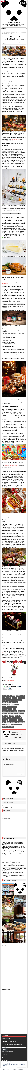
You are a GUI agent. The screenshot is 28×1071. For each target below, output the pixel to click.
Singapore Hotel (21, 722)
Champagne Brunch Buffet (9, 700)
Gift (14, 709)
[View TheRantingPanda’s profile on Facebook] (2, 1057)
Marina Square (6, 717)
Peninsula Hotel (13, 720)
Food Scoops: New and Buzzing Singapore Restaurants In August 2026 (13, 876)
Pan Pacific (19, 717)
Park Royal (5, 720)
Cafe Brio (15, 697)
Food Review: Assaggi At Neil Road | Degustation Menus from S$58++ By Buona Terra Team (12, 861)
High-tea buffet (16, 713)
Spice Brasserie (6, 724)
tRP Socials (6, 810)
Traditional (18, 724)
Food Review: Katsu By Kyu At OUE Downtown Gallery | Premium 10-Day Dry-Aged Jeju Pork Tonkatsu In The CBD (13, 865)
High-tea (9, 713)
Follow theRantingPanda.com (9, 1041)
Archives (4, 805)
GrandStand (21, 711)
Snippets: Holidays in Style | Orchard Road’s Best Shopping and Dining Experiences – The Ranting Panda (13, 751)
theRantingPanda (18, 42)
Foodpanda (13, 706)
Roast (4, 722)
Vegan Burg (10, 726)
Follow (4, 1049)
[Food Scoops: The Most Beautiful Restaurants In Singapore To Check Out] (20, 901)
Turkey (4, 726)
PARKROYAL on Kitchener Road (11, 465)
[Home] (20, 889)
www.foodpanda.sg (9, 680)
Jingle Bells (5, 715)
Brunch (4, 697)
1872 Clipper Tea (6, 695)
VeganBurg (4, 652)
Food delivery (6, 706)
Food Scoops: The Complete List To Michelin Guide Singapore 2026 (13, 873)
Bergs (13, 695)
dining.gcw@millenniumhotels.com (16, 632)
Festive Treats (14, 704)
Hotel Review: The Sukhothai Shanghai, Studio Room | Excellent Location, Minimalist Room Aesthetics (13, 858)
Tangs (12, 724)
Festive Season (6, 704)
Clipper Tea (5, 702)
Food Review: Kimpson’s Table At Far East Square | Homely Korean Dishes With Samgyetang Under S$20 (13, 851)
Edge (16, 702)
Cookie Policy (4, 1065)
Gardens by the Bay (7, 709)
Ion (22, 713)
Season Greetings (11, 722)
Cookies (11, 702)
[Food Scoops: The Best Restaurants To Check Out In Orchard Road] (8, 937)
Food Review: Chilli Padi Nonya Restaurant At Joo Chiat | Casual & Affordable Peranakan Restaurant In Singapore (14, 869)
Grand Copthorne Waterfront (9, 711)
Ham (4, 713)
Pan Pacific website (16, 139)
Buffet (9, 697)
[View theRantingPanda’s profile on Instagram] (4, 1057)
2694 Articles (14, 732)
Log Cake (12, 715)
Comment (20, 774)
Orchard (13, 717)
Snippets (4, 43)
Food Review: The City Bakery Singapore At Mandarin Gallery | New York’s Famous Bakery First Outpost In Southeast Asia (13, 855)
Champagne (21, 697)
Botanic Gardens (20, 695)
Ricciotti (18, 656)
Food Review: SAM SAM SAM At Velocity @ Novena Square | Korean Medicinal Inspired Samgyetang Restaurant (12, 843)
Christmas (19, 700)
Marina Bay (18, 715)
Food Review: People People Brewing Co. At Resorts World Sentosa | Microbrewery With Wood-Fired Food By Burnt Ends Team (13, 847)
